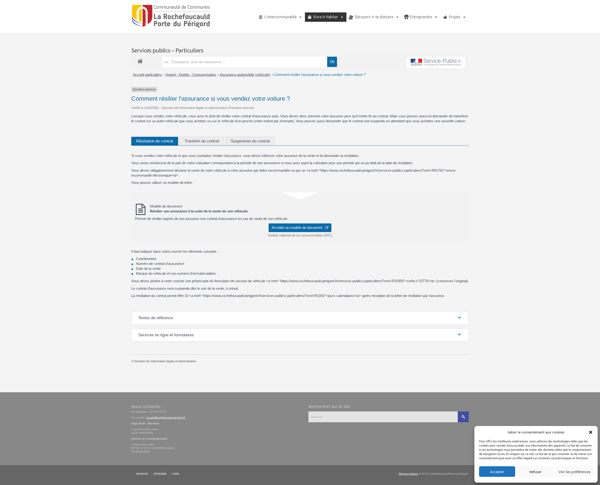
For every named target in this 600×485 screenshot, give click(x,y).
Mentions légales (408, 473)
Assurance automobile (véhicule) (245, 75)
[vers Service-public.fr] (436, 62)
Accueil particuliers (148, 75)
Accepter (497, 471)
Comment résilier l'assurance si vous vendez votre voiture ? (320, 75)
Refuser (535, 471)
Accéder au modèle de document (298, 228)
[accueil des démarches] (140, 60)
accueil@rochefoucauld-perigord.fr (165, 417)
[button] (590, 432)
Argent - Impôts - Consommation (191, 75)
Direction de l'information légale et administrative (165, 361)
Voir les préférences (574, 471)
